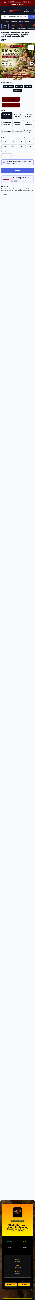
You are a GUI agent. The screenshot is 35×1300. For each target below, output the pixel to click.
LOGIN (11, 105)
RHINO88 (17, 170)
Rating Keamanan (9, 1238)
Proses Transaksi (25, 1238)
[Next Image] (32, 63)
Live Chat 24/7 (24, 1284)
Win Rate (9, 1247)
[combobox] (14, 17)
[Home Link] (15, 10)
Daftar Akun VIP (10, 1284)
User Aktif (25, 1247)
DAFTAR (11, 99)
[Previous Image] (3, 63)
